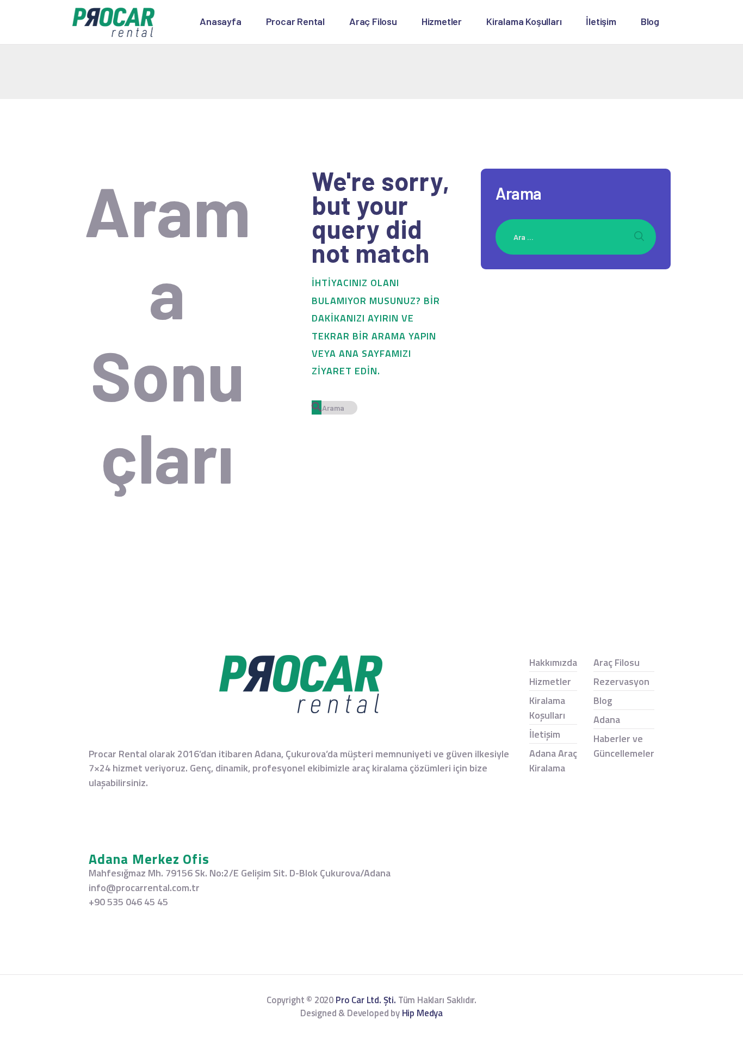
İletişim (544, 734)
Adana (606, 719)
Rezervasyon (621, 681)
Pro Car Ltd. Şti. (366, 1000)
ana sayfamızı (375, 353)
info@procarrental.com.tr (144, 887)
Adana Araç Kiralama (553, 760)
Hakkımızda (553, 662)
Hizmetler (550, 681)
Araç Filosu (616, 662)
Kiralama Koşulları (547, 707)
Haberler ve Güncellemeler (623, 746)
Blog (602, 700)
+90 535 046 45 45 (128, 902)
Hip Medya (422, 1013)
